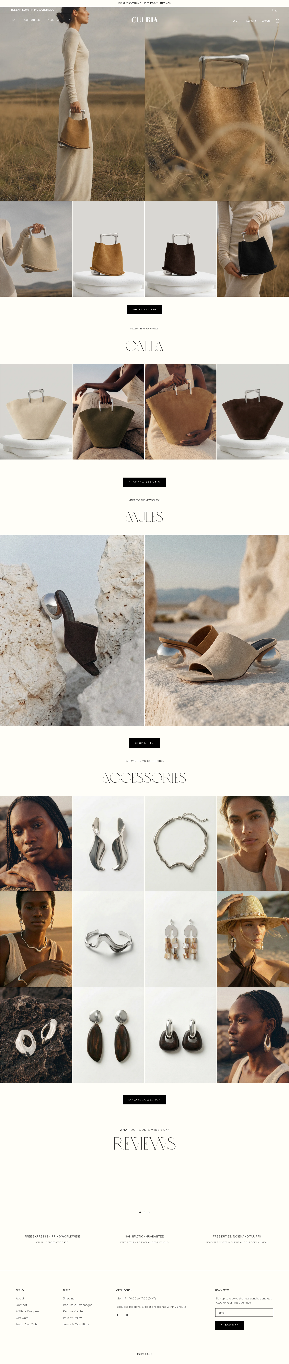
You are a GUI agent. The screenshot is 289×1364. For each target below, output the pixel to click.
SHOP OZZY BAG (144, 309)
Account (251, 20)
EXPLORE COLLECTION (144, 1099)
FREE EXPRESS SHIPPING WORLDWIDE (32, 9)
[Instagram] (126, 1315)
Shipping (69, 1298)
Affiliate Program (27, 1311)
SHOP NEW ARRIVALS (144, 482)
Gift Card (22, 1318)
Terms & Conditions (76, 1324)
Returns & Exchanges (77, 1305)
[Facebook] (117, 1315)
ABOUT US (54, 20)
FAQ (70, 20)
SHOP (13, 20)
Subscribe (229, 1325)
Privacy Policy (72, 1318)
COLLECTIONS (32, 20)
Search (265, 20)
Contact (21, 1305)
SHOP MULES (144, 743)
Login (275, 10)
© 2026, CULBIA (144, 1354)
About (20, 1298)
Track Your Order (27, 1324)
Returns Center (73, 1311)
